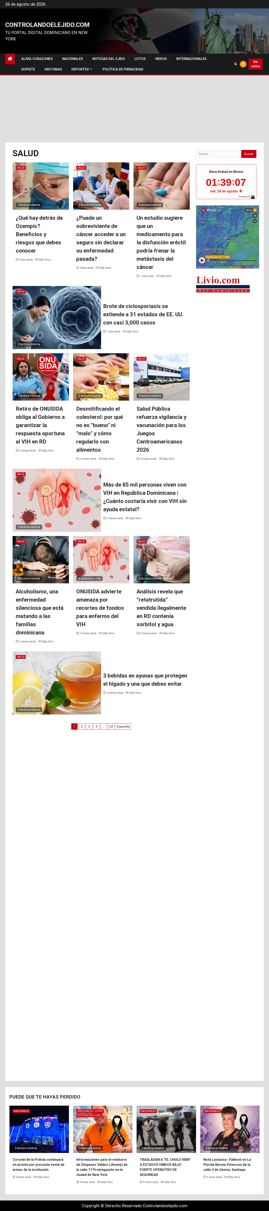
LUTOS (140, 59)
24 (111, 726)
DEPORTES (80, 69)
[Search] (236, 64)
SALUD (21, 167)
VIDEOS (161, 59)
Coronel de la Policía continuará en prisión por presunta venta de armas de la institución (39, 1165)
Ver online (255, 64)
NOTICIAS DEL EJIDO (108, 59)
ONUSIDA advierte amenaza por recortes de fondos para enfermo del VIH (100, 607)
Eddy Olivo (44, 259)
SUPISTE (28, 69)
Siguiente (123, 726)
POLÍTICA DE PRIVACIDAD (123, 69)
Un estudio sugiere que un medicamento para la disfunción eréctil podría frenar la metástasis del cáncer (161, 242)
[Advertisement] (134, 108)
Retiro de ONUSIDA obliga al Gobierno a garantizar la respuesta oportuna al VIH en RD (40, 425)
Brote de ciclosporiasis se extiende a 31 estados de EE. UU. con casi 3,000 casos (143, 314)
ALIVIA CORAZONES (37, 59)
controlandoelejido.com (47, 24)
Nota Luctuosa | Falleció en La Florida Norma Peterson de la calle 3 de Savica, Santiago (227, 1165)
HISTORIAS (53, 69)
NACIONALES (72, 59)
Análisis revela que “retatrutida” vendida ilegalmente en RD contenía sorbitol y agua (161, 607)
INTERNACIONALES (191, 59)
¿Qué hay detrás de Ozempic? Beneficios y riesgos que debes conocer (39, 234)
